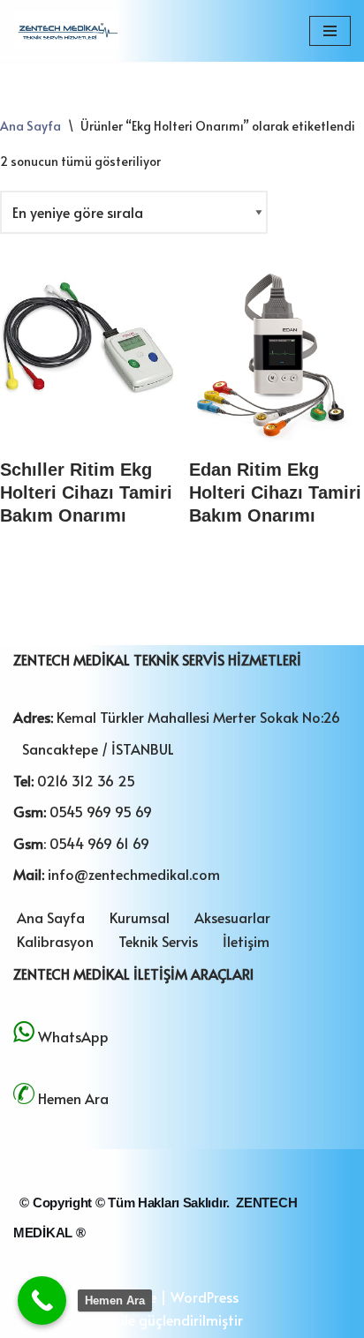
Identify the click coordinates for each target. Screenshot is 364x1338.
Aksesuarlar (232, 917)
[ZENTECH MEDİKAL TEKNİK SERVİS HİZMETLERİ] (66, 30)
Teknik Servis (158, 941)
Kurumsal (140, 917)
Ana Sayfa (30, 125)
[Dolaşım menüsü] (330, 31)
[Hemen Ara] (42, 1300)
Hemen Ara (73, 1098)
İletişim (246, 941)
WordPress (205, 1296)
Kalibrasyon (55, 941)
